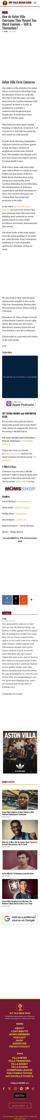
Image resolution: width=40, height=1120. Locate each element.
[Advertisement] (20, 54)
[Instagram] (15, 1088)
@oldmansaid (25, 501)
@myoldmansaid (12, 454)
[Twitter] (9, 1088)
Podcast (10, 9)
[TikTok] (33, 1088)
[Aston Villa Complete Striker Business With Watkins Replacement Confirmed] (20, 800)
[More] (31, 600)
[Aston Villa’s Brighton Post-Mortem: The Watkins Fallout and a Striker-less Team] (20, 889)
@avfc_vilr (22, 520)
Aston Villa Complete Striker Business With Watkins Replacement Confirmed (18, 813)
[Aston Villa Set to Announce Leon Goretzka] (20, 860)
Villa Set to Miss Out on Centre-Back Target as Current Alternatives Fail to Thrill (19, 843)
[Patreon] (27, 1088)
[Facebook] (3, 1088)
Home (4, 9)
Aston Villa (17, 1098)
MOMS (6, 31)
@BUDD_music (22, 508)
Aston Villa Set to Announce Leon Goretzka (17, 873)
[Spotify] (21, 1088)
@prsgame (21, 514)
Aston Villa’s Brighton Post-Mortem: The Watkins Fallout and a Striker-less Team (17, 902)
